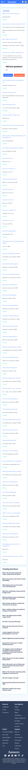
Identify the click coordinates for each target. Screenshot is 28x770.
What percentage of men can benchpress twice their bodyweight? (13, 598)
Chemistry (17, 709)
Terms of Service (19, 737)
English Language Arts (20, 718)
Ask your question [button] (19, 75)
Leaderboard (5, 707)
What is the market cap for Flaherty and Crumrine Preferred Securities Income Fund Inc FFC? (13, 665)
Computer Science (19, 723)
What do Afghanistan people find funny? (13, 638)
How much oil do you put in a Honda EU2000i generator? (12, 643)
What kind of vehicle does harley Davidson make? (11, 689)
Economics (17, 726)
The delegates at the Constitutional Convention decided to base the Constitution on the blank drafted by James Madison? (12, 651)
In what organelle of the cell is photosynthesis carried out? (10, 633)
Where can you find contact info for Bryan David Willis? (13, 579)
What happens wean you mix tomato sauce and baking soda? (12, 585)
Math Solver (5, 743)
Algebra (16, 707)
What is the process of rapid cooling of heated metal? (13, 658)
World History (18, 715)
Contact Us (17, 734)
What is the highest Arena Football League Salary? (11, 616)
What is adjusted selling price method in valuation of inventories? (13, 610)
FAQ (3, 746)
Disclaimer (17, 743)
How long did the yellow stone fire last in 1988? (13, 683)
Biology (16, 712)
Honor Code (5, 734)
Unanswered (5, 712)
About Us (17, 732)
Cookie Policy (18, 746)
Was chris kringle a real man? (10, 678)
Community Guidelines (7, 732)
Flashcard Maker (6, 737)
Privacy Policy (18, 740)
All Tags (4, 709)
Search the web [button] (8, 75)
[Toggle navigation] (2, 2)
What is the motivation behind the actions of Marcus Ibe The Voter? (11, 573)
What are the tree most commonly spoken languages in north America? (14, 672)
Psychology (17, 721)
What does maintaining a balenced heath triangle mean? (13, 591)
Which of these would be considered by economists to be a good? (13, 604)
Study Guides (5, 740)
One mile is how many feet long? (11, 621)
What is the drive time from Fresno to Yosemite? (12, 627)
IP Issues (17, 748)
